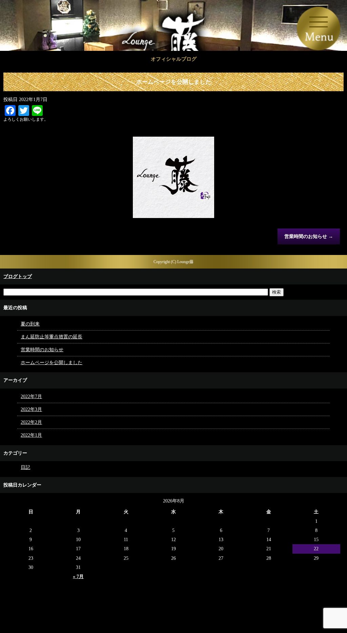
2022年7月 (31, 396)
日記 (25, 467)
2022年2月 (31, 422)
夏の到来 (30, 324)
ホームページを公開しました (51, 362)
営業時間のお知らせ (308, 236)
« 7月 (78, 576)
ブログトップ (17, 276)
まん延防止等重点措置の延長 (51, 336)
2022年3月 (31, 409)
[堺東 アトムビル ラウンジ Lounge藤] (173, 40)
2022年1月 (31, 435)
